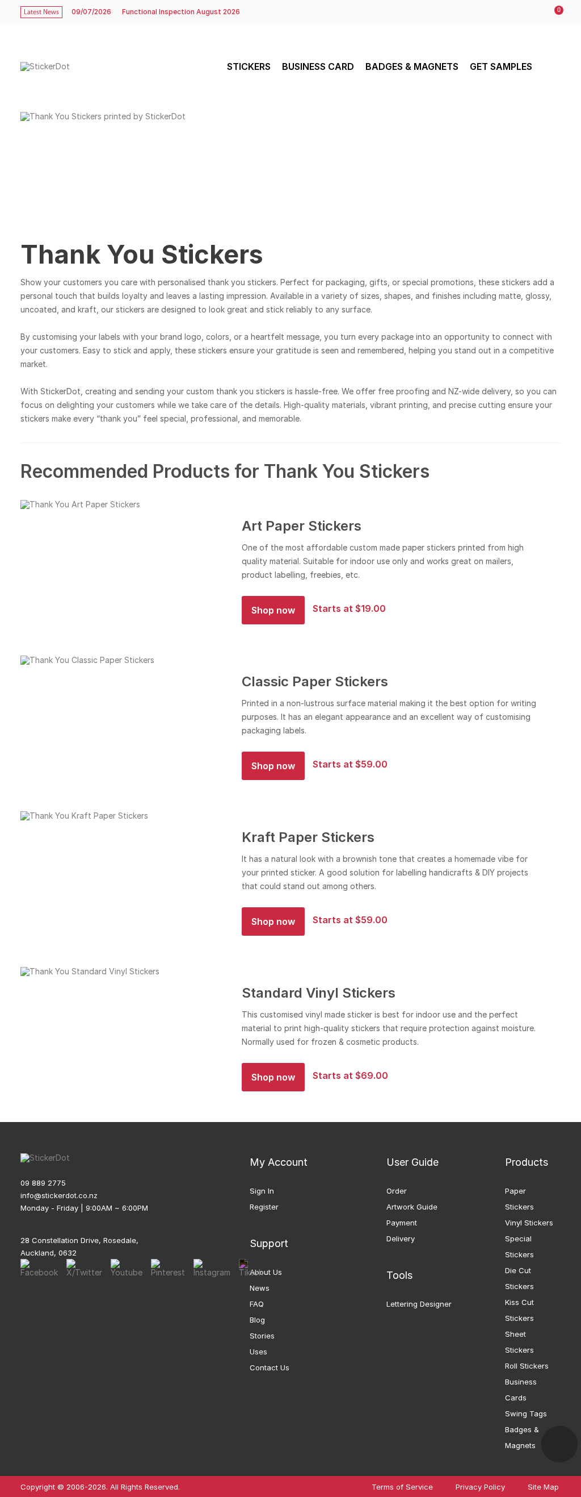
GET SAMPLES (501, 66)
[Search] (550, 66)
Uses (258, 1351)
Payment (401, 1222)
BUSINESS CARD (318, 66)
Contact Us (269, 1367)
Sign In (262, 1190)
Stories (262, 1335)
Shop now (273, 610)
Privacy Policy (480, 1487)
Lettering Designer (419, 1303)
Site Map (543, 1487)
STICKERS (249, 66)
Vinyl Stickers (529, 1222)
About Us (266, 1272)
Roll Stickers (527, 1365)
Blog (257, 1319)
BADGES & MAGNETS (411, 66)
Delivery (400, 1238)
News (260, 1287)
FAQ (257, 1303)
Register (264, 1206)
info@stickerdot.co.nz (59, 1195)
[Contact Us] (559, 1444)
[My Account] (530, 12)
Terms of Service (402, 1487)
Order (396, 1190)
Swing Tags (526, 1413)
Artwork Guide (411, 1206)
